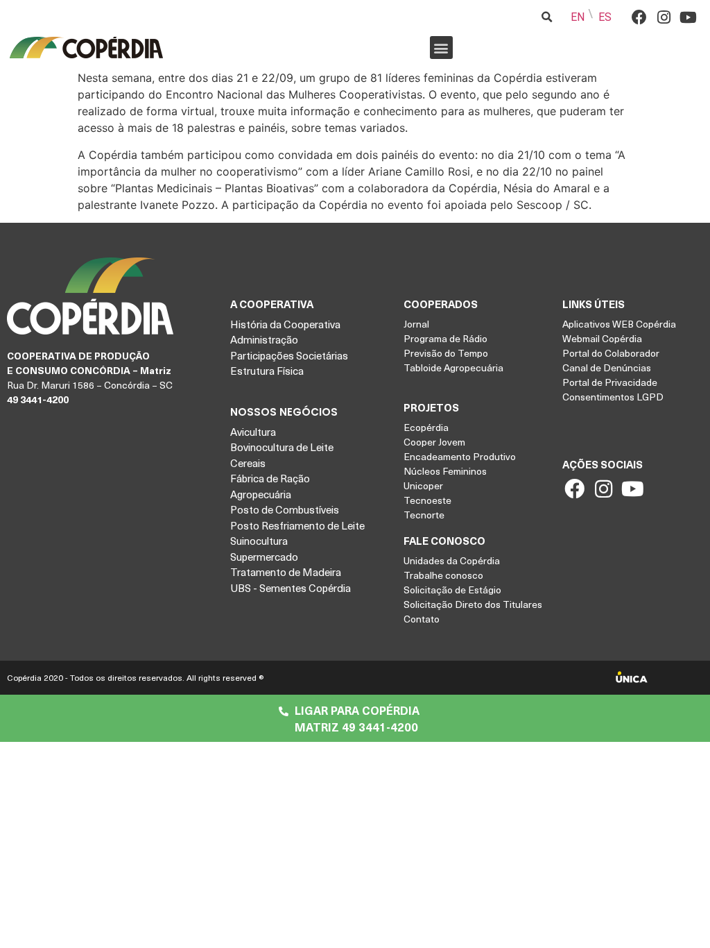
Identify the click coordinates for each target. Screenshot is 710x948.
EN (578, 17)
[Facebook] (639, 17)
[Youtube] (688, 17)
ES (605, 17)
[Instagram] (664, 17)
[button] (441, 47)
